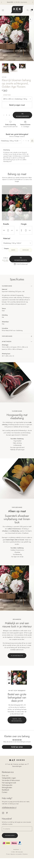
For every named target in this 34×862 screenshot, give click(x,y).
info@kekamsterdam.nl (9, 807)
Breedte (6, 224)
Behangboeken (7, 787)
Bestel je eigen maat (17, 105)
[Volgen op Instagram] (3, 813)
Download (26, 250)
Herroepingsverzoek (9, 782)
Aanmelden (10, 835)
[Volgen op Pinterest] (7, 813)
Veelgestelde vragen (9, 778)
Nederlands (16, 849)
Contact (4, 792)
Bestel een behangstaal (17, 720)
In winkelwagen (22, 115)
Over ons (5, 775)
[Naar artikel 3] (22, 66)
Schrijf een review (17, 747)
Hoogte (24, 224)
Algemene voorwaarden (16, 854)
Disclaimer (25, 854)
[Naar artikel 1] (5, 68)
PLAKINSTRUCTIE (17, 656)
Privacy (8, 854)
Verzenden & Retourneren (11, 780)
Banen (13, 250)
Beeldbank (5, 790)
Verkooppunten (7, 785)
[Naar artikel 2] (14, 67)
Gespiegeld (7, 248)
